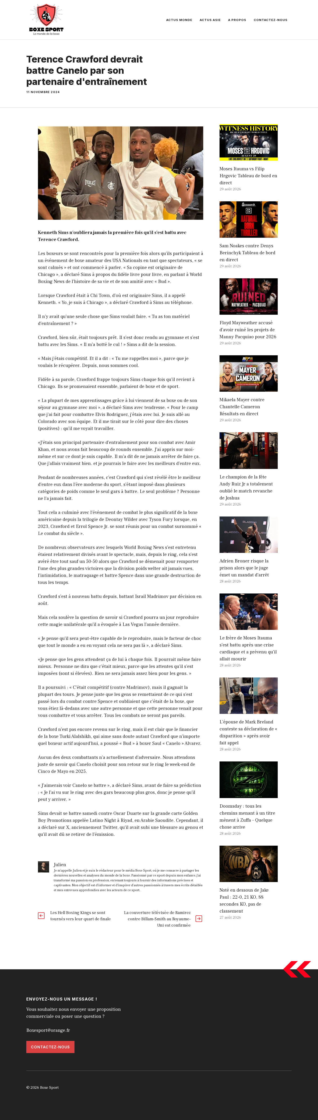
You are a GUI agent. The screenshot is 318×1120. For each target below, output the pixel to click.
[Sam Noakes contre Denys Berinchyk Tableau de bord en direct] (249, 234)
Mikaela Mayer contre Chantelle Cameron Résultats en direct (242, 407)
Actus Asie (210, 20)
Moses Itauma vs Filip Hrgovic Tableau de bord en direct (248, 176)
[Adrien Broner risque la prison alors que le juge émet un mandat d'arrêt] (249, 549)
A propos (237, 20)
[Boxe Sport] (46, 19)
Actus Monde (179, 20)
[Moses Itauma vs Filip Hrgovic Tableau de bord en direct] (249, 157)
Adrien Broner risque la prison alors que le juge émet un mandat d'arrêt (244, 568)
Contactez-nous (271, 20)
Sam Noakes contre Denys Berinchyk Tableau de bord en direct (247, 253)
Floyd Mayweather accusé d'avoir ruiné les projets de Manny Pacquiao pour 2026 (248, 330)
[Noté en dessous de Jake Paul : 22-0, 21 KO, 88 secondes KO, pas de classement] (249, 879)
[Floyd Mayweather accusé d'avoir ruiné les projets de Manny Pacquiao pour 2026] (249, 311)
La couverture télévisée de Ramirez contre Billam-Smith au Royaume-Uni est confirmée (157, 919)
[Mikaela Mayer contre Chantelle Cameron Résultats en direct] (249, 388)
